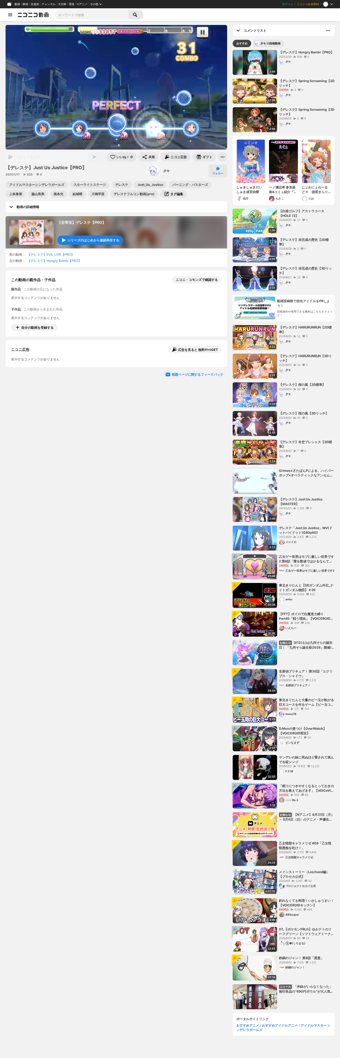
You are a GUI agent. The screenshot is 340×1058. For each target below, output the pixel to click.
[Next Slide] (218, 370)
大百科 (62, 4)
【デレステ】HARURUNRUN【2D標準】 (305, 329)
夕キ (166, 171)
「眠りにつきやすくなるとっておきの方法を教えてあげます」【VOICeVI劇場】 (306, 788)
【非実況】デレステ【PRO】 (81, 222)
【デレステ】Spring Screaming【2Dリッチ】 (306, 83)
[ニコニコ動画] (33, 14)
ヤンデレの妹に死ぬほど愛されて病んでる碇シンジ (306, 759)
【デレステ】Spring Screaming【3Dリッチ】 (306, 111)
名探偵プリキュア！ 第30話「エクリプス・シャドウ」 (306, 673)
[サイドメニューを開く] (10, 14)
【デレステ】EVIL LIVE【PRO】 (50, 254)
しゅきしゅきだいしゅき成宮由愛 (249, 189)
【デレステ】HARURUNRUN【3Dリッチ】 (305, 358)
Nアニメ (82, 4)
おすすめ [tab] (241, 43)
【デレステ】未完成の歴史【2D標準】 (304, 242)
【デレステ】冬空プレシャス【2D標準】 (305, 444)
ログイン (287, 4)
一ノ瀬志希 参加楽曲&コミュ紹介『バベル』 (283, 189)
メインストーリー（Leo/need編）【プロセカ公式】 (304, 874)
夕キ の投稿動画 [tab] (270, 43)
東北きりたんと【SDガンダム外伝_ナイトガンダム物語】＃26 (306, 587)
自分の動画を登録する (37, 327)
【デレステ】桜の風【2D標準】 (302, 384)
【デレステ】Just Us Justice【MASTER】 (300, 501)
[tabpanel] (283, 529)
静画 (25, 4)
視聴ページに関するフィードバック (197, 414)
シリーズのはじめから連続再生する (93, 240)
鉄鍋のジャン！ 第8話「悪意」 (301, 958)
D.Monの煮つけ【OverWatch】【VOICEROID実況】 (302, 731)
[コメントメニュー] (328, 30)
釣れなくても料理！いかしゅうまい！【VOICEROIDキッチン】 (306, 903)
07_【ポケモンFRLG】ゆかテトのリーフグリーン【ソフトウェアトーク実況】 (306, 931)
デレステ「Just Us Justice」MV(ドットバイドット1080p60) (305, 530)
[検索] (136, 14)
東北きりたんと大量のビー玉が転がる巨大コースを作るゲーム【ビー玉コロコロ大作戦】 (306, 702)
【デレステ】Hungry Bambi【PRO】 (54, 261)
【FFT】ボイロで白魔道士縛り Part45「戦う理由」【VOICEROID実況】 (306, 616)
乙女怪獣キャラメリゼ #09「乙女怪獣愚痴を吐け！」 (305, 845)
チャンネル (49, 4)
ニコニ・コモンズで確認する (197, 280)
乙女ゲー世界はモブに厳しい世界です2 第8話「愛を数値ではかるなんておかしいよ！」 (306, 559)
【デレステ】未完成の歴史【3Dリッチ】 (305, 270)
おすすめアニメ (247, 1025)
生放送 (35, 4)
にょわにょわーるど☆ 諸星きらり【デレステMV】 (315, 189)
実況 (71, 4)
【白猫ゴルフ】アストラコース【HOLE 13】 (301, 213)
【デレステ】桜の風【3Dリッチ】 (304, 413)
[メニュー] (222, 157)
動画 (17, 4)
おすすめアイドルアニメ (280, 1025)
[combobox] (92, 14)
